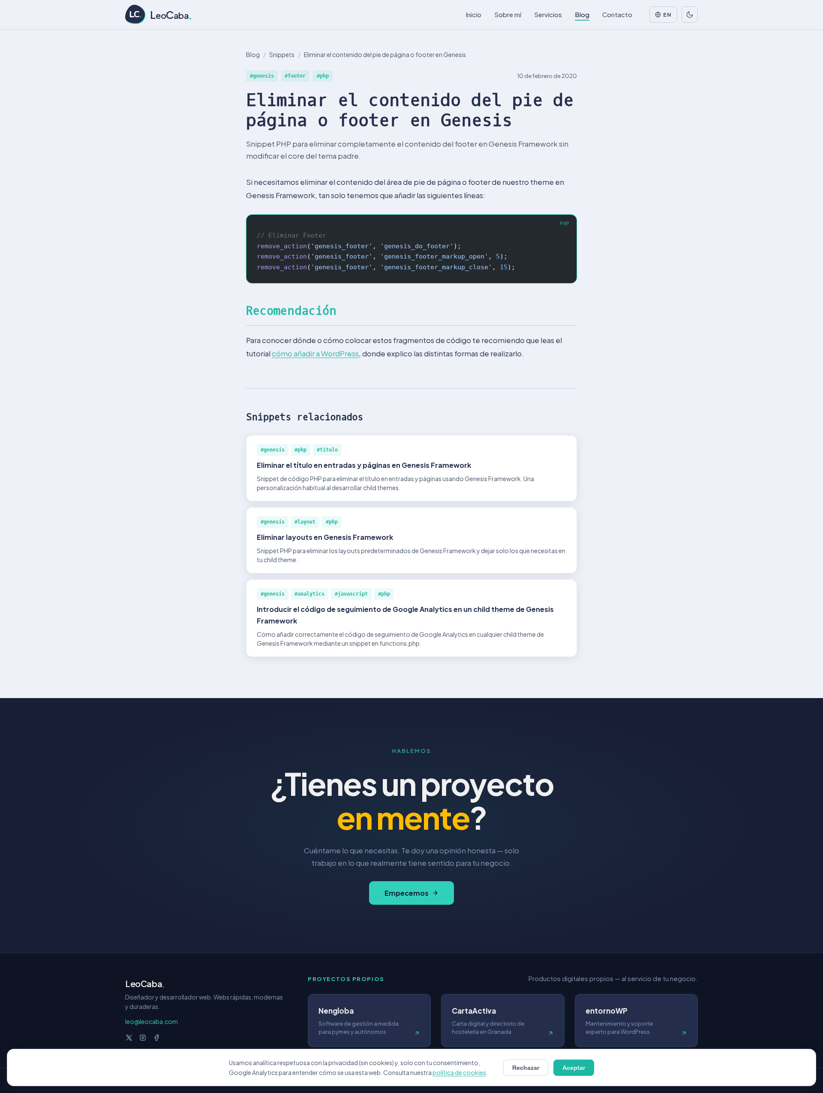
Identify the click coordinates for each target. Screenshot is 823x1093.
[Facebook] (156, 1038)
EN (667, 14)
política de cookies (459, 1072)
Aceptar (573, 1067)
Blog (253, 54)
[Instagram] (143, 1038)
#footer (295, 76)
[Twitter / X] (129, 1038)
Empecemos (406, 892)
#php (323, 76)
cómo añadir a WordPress (315, 353)
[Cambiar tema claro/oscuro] (690, 14)
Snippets (281, 54)
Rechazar (525, 1067)
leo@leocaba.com (151, 1021)
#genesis (262, 76)
